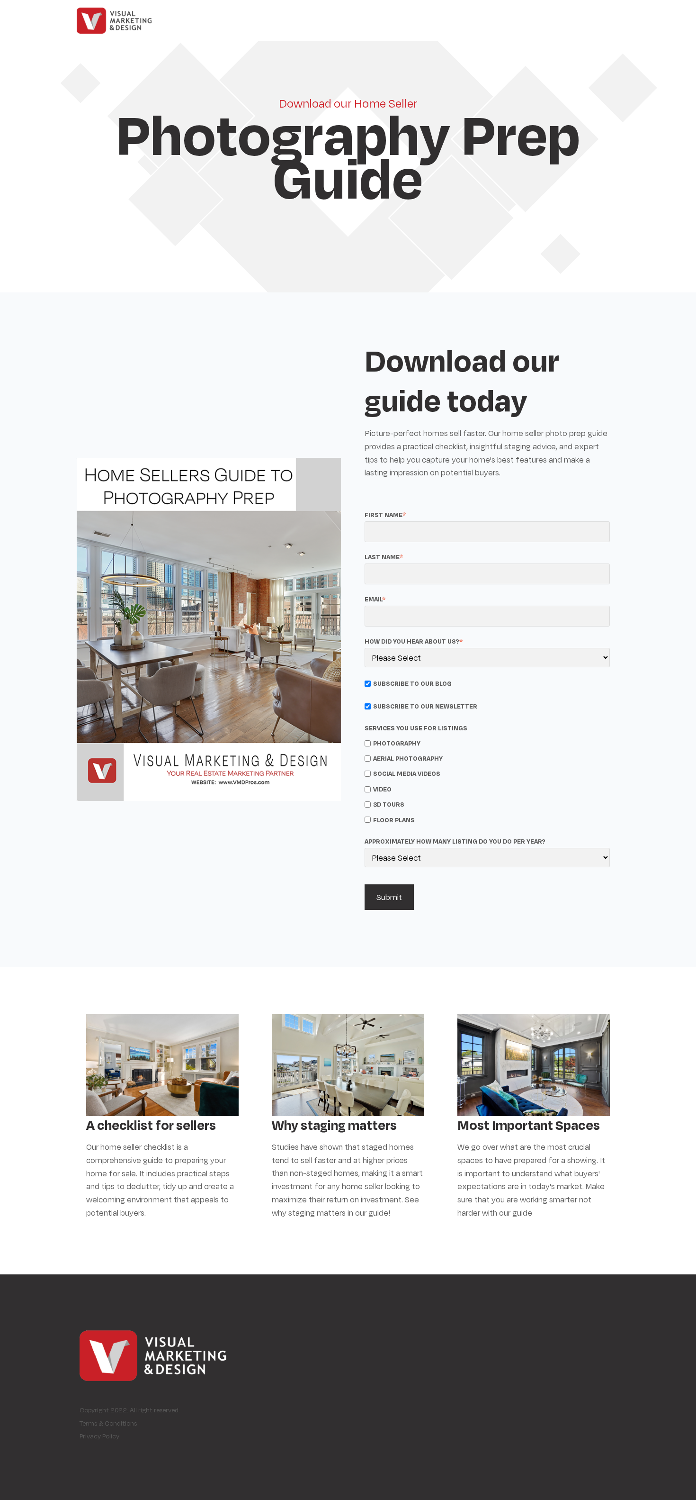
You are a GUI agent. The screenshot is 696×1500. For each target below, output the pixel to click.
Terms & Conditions (108, 1423)
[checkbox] (487, 781)
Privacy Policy (99, 1436)
